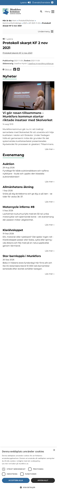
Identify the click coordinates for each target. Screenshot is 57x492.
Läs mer (49, 181)
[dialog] (28, 469)
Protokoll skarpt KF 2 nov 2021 (17, 53)
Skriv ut (8, 69)
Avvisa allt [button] (43, 480)
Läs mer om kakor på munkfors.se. (15, 463)
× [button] (54, 450)
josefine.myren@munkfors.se (41, 63)
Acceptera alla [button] (16, 480)
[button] (28, 487)
